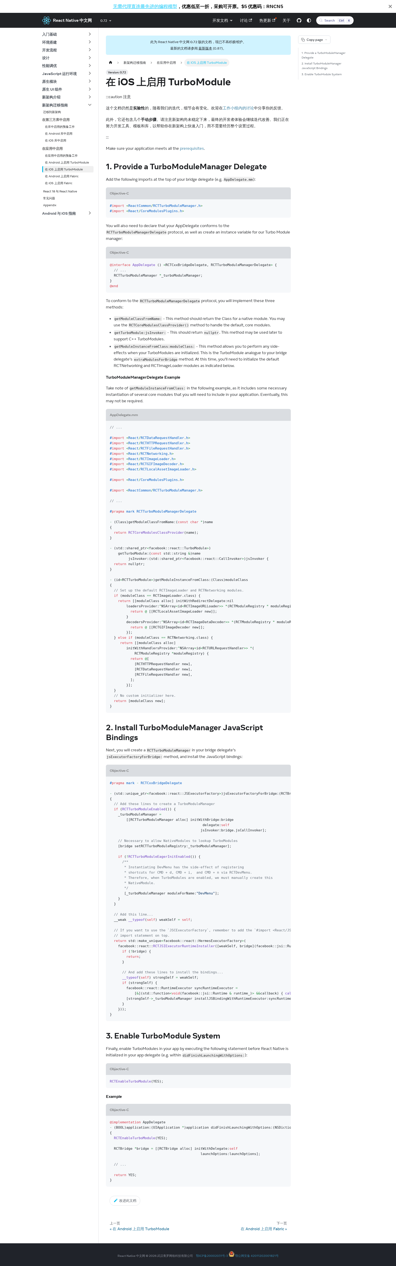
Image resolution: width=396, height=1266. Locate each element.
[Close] (390, 6)
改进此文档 (127, 1200)
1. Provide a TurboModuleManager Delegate (323, 55)
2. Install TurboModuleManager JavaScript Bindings (321, 66)
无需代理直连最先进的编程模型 (145, 6)
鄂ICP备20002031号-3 (212, 1256)
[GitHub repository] (299, 20)
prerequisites (192, 148)
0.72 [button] (103, 21)
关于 (286, 20)
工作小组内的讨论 (238, 108)
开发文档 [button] (220, 20)
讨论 (244, 20)
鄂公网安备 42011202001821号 (257, 1256)
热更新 (265, 20)
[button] (67, 34)
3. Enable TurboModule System (322, 74)
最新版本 (205, 48)
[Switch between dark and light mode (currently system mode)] (309, 20)
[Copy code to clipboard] (285, 205)
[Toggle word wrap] (276, 427)
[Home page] (110, 62)
